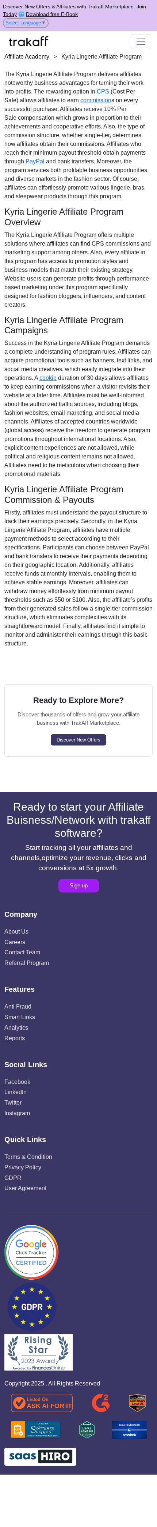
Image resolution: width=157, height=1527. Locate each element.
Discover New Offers (78, 740)
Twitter (13, 1102)
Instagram (17, 1113)
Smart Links (19, 1017)
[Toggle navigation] (141, 42)
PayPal (35, 161)
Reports (14, 1038)
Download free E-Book (52, 14)
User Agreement (25, 1188)
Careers (14, 942)
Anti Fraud (17, 1006)
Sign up (79, 885)
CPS (103, 91)
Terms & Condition (28, 1157)
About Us (16, 931)
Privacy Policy (22, 1167)
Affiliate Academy (26, 56)
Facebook (17, 1082)
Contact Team (22, 952)
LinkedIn (15, 1092)
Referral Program (26, 963)
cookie (48, 378)
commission (95, 100)
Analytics (16, 1028)
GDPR (13, 1178)
